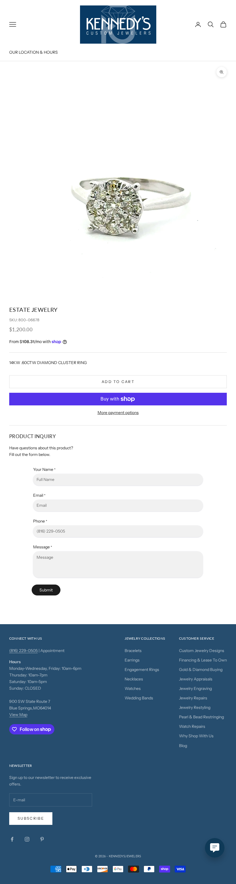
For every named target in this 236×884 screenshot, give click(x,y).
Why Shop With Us (196, 735)
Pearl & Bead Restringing (201, 716)
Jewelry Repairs (193, 698)
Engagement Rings (142, 669)
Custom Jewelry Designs (201, 650)
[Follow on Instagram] (27, 839)
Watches (133, 688)
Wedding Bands (139, 698)
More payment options (118, 412)
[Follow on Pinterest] (42, 839)
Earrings (132, 660)
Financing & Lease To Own (203, 660)
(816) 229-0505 (23, 650)
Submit (46, 590)
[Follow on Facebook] (12, 839)
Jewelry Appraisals (195, 679)
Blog (183, 745)
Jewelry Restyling (194, 707)
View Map (18, 714)
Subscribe (31, 818)
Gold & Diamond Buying (200, 669)
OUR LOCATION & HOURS (33, 52)
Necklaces (134, 679)
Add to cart (118, 381)
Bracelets (133, 650)
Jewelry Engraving (195, 688)
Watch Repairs (192, 726)
